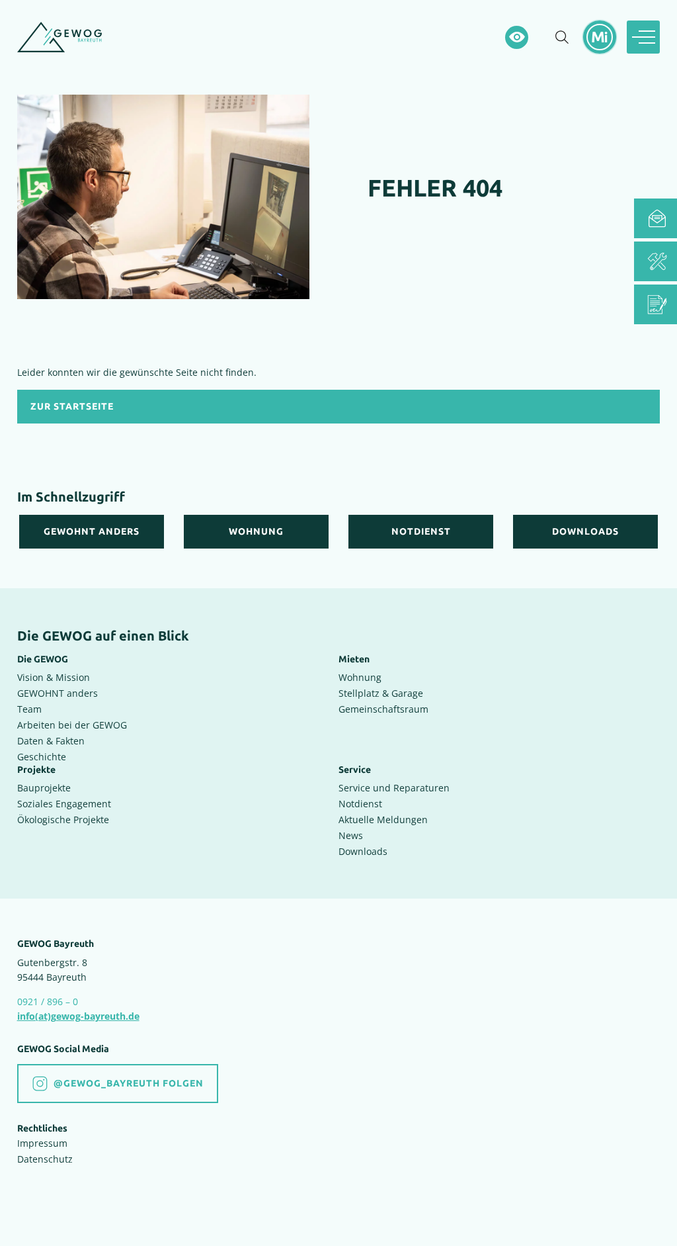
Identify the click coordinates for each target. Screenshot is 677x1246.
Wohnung (359, 677)
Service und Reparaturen (394, 787)
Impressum (42, 1143)
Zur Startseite (72, 406)
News (350, 835)
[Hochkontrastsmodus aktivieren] (516, 37)
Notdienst (360, 803)
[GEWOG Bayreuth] (59, 37)
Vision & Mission (53, 677)
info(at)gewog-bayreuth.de (78, 1016)
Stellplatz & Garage (380, 693)
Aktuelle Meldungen (383, 819)
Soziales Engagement (64, 803)
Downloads (362, 851)
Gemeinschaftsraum (383, 709)
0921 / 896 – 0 (47, 1001)
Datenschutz (45, 1159)
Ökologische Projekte (63, 819)
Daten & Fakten (51, 740)
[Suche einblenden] (562, 37)
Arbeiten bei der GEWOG (72, 725)
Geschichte (41, 756)
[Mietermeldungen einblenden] (599, 37)
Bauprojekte (44, 787)
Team (29, 709)
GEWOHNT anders (57, 693)
